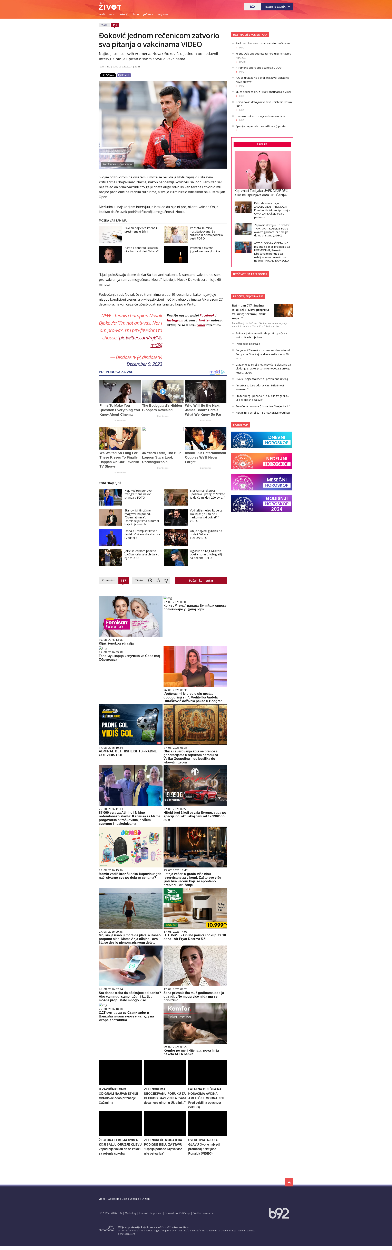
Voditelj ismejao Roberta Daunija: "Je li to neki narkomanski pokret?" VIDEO (206, 515)
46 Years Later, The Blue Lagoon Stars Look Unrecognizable (161, 457)
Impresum (156, 1213)
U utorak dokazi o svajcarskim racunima (260, 116)
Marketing (130, 1213)
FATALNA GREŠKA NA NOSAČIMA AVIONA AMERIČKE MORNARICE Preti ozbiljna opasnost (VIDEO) (206, 1098)
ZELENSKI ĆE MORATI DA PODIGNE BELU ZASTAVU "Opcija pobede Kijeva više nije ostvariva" (163, 1147)
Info (241, 47)
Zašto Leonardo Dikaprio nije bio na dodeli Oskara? (141, 249)
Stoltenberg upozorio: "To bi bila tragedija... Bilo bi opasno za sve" (262, 398)
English (146, 1199)
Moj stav (162, 14)
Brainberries (120, 420)
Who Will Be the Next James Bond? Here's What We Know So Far (203, 410)
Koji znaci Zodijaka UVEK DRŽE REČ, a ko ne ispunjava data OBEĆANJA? (261, 192)
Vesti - (123, 6)
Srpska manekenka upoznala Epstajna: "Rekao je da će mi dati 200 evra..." (207, 494)
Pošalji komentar (201, 580)
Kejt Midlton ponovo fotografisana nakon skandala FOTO (138, 494)
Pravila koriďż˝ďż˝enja (177, 1213)
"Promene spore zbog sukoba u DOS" (259, 67)
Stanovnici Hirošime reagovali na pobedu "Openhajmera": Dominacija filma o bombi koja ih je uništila (142, 517)
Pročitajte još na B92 (248, 296)
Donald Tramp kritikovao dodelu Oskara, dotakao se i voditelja (142, 534)
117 (115, 25)
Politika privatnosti (203, 1213)
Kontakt (143, 1213)
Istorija (124, 14)
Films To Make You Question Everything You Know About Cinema (119, 410)
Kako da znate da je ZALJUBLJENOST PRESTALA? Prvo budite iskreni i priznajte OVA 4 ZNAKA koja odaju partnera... (272, 210)
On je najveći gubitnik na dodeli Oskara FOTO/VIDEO (206, 534)
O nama (134, 1199)
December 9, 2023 (144, 363)
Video (102, 1199)
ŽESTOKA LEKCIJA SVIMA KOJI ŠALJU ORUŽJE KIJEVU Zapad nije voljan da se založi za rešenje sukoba (120, 1147)
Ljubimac (148, 14)
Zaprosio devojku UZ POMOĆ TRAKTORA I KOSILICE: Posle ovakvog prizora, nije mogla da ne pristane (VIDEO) (272, 230)
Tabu (136, 14)
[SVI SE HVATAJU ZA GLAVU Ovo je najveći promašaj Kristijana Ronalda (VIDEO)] (207, 1135)
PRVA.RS (262, 144)
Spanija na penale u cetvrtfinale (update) (261, 126)
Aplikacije (113, 1199)
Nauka (112, 14)
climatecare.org (126, 1233)
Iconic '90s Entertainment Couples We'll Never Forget (205, 457)
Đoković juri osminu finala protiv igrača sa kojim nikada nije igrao (261, 335)
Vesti (102, 14)
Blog (124, 1199)
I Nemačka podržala (248, 344)
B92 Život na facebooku (250, 274)
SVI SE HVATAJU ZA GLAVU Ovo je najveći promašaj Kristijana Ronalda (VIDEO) (204, 1147)
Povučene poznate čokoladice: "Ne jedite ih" (263, 406)
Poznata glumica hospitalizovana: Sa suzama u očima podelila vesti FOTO (206, 233)
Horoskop (240, 424)
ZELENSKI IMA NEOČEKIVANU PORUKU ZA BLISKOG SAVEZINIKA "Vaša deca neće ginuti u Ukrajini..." (165, 1096)
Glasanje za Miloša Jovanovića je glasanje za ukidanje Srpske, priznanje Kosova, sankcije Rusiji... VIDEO (263, 368)
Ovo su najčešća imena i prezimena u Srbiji (141, 229)
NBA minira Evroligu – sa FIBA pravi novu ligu (263, 412)
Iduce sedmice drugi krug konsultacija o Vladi (263, 92)
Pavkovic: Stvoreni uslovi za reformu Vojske (263, 43)
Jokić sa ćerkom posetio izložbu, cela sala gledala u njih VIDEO (142, 554)
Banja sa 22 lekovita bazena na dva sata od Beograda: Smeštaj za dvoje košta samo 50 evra (263, 354)
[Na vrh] (289, 1182)
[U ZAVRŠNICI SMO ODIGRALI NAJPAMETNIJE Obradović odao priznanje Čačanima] (120, 1084)
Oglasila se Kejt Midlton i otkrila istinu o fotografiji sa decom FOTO (206, 554)
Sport (242, 61)
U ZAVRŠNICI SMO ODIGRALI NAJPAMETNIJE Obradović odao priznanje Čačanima (118, 1096)
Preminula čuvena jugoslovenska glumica (205, 249)
